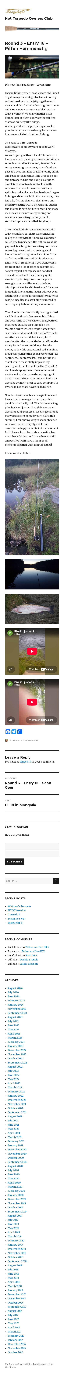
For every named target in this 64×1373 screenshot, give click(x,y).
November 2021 (17, 1104)
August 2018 (15, 1265)
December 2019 (17, 1199)
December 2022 (17, 1050)
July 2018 (13, 1269)
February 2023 (16, 1041)
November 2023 (17, 1008)
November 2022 (17, 1054)
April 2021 (14, 1132)
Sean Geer (31, 955)
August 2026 (15, 988)
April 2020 (14, 1182)
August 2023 (15, 1017)
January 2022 (15, 1095)
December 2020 (17, 1149)
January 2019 (15, 1244)
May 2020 (13, 1178)
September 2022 (17, 1062)
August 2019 (15, 1215)
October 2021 (15, 1108)
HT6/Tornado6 (17, 910)
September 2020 (17, 1161)
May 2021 (13, 1128)
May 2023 (13, 1029)
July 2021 (13, 1120)
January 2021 (15, 1145)
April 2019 (14, 1232)
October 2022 (16, 1058)
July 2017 (13, 1315)
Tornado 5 (14, 914)
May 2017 (13, 1323)
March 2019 (15, 1236)
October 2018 (15, 1257)
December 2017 (17, 1294)
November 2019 (17, 1203)
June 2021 (13, 1124)
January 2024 (16, 1004)
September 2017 (17, 1306)
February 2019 (16, 1240)
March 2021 (15, 1137)
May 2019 (13, 1228)
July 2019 (13, 1219)
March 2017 (14, 1331)
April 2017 (14, 1327)
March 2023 (15, 1037)
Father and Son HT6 (37, 947)
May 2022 (13, 1079)
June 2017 (13, 1319)
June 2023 (13, 1025)
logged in (25, 761)
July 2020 (13, 1170)
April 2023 (14, 1033)
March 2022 (15, 1087)
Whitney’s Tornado (19, 906)
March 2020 (15, 1186)
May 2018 (13, 1277)
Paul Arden (15, 740)
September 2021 (17, 1112)
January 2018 (15, 1290)
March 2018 (15, 1286)
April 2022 (14, 1083)
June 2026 (13, 996)
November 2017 (17, 1298)
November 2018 (17, 1253)
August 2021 (15, 1116)
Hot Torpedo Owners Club (29, 18)
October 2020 (16, 1157)
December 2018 (17, 1248)
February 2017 (16, 1335)
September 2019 (17, 1211)
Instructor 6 (15, 922)
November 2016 (17, 1348)
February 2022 (16, 1091)
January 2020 (16, 1195)
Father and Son (29, 963)
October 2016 (15, 1352)
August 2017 (15, 1310)
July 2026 (13, 992)
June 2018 (13, 1273)
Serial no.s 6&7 (17, 918)
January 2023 (15, 1046)
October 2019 (15, 1207)
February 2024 (16, 1000)
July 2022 (13, 1070)
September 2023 (17, 1012)
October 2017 (15, 1302)
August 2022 (15, 1066)
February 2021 (16, 1141)
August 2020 (15, 1166)
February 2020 (16, 1190)
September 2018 (17, 1261)
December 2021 (17, 1099)
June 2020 (14, 1174)
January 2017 (15, 1339)
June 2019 (13, 1224)
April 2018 (14, 1281)
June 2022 (13, 1075)
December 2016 (17, 1344)
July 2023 (13, 1021)
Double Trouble (29, 959)
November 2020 (17, 1153)
